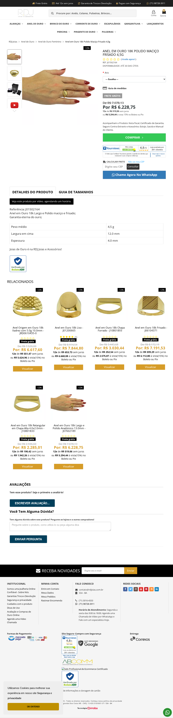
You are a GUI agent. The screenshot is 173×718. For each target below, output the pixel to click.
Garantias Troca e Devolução (21, 596)
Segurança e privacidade (19, 599)
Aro (107, 72)
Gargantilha (132, 23)
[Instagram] (136, 588)
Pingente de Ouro (84, 31)
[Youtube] (141, 588)
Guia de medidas (117, 88)
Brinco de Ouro (59, 23)
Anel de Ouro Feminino (49, 41)
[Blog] (151, 588)
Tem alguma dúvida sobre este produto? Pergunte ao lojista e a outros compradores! (52, 519)
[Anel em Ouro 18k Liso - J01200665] (69, 305)
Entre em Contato (50, 588)
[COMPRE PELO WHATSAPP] (134, 175)
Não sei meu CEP (136, 161)
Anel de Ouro (35, 23)
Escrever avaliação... (32, 503)
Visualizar (27, 368)
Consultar (133, 166)
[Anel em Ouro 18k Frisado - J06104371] (151, 305)
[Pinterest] (146, 588)
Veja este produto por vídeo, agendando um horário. (41, 201)
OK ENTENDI (33, 706)
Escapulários (112, 23)
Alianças (15, 23)
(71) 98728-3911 (157, 3)
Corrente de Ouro (87, 23)
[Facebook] (125, 588)
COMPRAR (132, 137)
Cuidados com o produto (19, 603)
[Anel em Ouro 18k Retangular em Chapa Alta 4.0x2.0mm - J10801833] (28, 403)
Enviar (130, 570)
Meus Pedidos (48, 596)
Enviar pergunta (28, 539)
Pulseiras (107, 31)
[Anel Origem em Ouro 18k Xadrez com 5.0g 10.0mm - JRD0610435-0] (28, 305)
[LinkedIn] (157, 588)
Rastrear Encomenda (51, 600)
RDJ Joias (13, 41)
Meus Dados (47, 592)
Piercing (62, 31)
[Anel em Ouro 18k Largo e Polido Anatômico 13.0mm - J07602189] (69, 403)
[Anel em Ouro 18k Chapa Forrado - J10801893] (110, 305)
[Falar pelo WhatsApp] (167, 712)
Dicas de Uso (13, 607)
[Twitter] (130, 588)
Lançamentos (155, 23)
